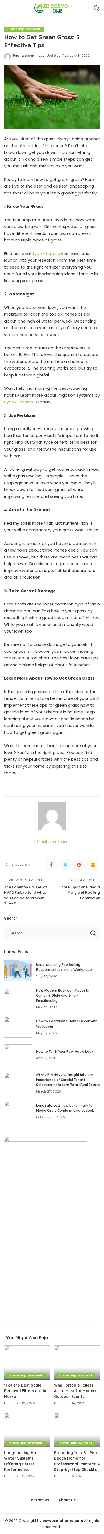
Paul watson (24, 56)
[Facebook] (51, 864)
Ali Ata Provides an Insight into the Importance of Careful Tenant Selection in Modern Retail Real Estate (68, 1079)
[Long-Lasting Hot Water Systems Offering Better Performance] (27, 1430)
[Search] (96, 8)
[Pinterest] (79, 864)
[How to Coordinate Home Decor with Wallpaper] (18, 1027)
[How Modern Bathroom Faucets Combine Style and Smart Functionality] (18, 999)
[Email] (92, 864)
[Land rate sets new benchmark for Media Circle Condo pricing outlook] (18, 1111)
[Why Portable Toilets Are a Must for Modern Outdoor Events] (77, 1362)
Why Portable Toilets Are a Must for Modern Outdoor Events (75, 1391)
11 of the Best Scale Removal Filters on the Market (25, 1391)
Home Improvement (23, 29)
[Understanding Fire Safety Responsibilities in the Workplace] (18, 970)
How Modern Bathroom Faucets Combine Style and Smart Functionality (62, 995)
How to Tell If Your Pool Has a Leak (64, 1051)
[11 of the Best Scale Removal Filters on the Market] (27, 1362)
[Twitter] (65, 864)
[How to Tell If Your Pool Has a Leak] (18, 1054)
